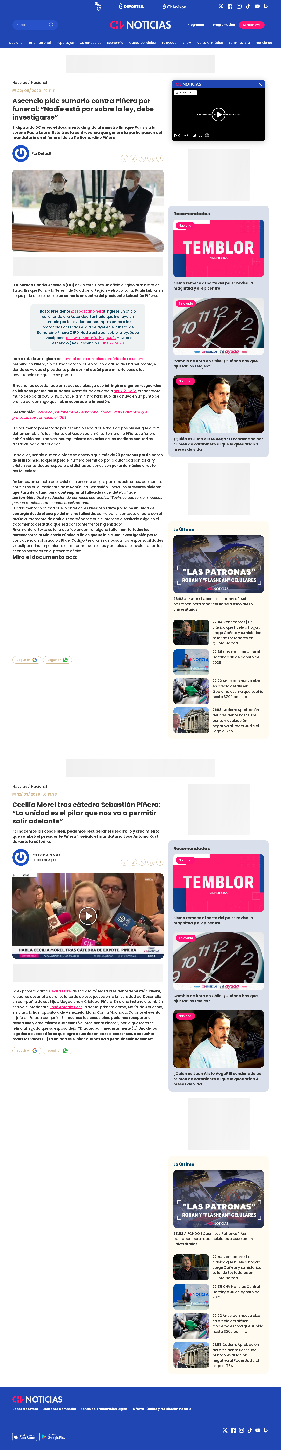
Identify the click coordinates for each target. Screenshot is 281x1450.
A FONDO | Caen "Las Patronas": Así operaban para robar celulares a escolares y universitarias (213, 604)
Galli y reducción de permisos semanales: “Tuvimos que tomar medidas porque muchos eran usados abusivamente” (87, 500)
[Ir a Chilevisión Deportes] (131, 6)
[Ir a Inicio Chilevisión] (174, 6)
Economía (115, 43)
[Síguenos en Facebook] (230, 6)
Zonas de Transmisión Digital (104, 1409)
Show (186, 43)
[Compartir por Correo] (160, 158)
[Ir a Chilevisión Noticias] (140, 25)
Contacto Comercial (59, 1409)
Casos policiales (142, 43)
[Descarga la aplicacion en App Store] (53, 1437)
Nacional (16, 43)
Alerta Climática (210, 43)
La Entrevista (239, 43)
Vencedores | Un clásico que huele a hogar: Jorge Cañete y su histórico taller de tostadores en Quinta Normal (236, 633)
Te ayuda (169, 43)
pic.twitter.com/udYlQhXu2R (91, 337)
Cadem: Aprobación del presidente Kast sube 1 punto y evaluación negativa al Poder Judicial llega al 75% (235, 720)
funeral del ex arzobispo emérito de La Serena (104, 358)
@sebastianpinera (87, 311)
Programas (196, 25)
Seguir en (24, 660)
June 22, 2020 (112, 343)
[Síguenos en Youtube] (257, 6)
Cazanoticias (90, 43)
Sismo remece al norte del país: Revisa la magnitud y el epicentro (213, 285)
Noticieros (264, 43)
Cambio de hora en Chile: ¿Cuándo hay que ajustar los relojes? (215, 363)
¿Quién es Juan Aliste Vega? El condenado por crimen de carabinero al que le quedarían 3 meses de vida (218, 444)
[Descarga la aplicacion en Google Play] (24, 1437)
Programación (224, 25)
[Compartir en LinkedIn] (151, 158)
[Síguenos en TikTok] (248, 6)
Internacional (40, 43)
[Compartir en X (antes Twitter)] (142, 158)
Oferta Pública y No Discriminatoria (162, 1409)
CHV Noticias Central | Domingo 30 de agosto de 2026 (237, 657)
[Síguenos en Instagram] (239, 6)
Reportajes (65, 43)
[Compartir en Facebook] (124, 158)
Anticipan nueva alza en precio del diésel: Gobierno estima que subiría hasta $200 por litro (238, 688)
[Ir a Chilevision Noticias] (140, 1399)
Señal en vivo (251, 25)
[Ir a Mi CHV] (98, 6)
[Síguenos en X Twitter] (220, 6)
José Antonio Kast (66, 1007)
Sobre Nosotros (25, 1409)
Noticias (19, 82)
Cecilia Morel (60, 991)
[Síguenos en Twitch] (266, 6)
